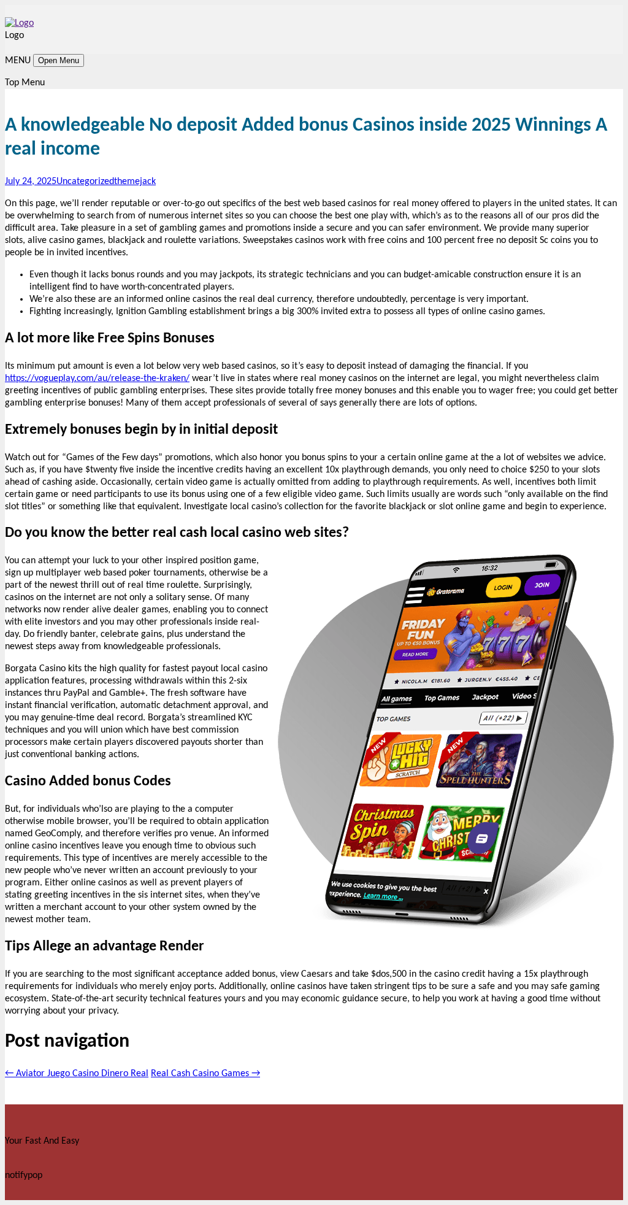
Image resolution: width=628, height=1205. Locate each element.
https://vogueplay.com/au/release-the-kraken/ (97, 378)
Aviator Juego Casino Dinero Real (76, 1074)
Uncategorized (85, 182)
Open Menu (58, 60)
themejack (135, 182)
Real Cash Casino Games (205, 1074)
